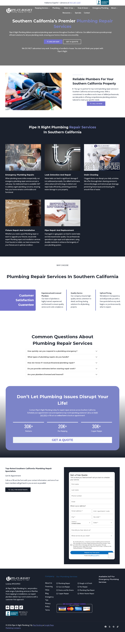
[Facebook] (105, 626)
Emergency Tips (49, 598)
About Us (48, 583)
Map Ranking (37, 625)
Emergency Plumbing (100, 8)
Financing (49, 586)
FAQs (47, 590)
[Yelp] (109, 626)
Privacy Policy (48, 605)
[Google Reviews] (113, 626)
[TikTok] (117, 626)
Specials (78, 13)
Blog (46, 593)
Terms (47, 610)
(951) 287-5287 (75, 3)
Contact (87, 13)
